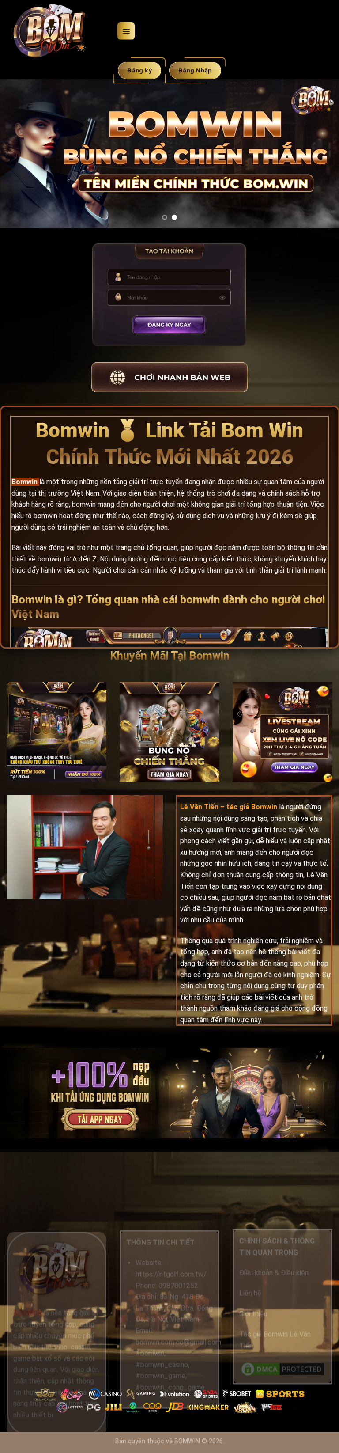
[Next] (321, 153)
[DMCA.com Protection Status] (282, 1369)
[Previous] (18, 153)
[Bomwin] (58, 31)
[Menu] (126, 31)
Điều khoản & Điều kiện (274, 1273)
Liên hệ (250, 1293)
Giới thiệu (253, 1313)
